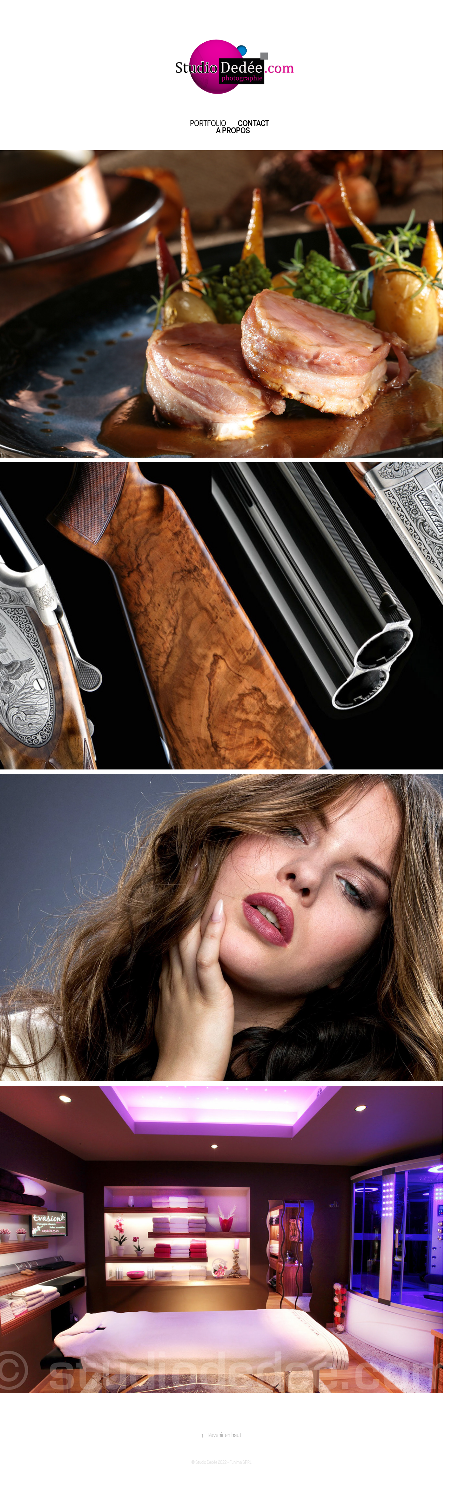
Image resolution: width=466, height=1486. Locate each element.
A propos (233, 130)
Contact (253, 122)
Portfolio (208, 123)
